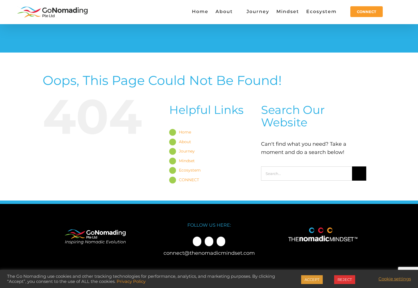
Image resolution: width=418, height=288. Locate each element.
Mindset (187, 160)
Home (185, 132)
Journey (187, 151)
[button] (392, 11)
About (185, 141)
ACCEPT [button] (312, 279)
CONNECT (189, 179)
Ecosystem (190, 170)
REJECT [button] (345, 279)
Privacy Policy (131, 281)
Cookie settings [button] (394, 278)
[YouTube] (221, 241)
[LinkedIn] (209, 241)
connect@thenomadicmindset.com (209, 253)
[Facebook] (197, 241)
